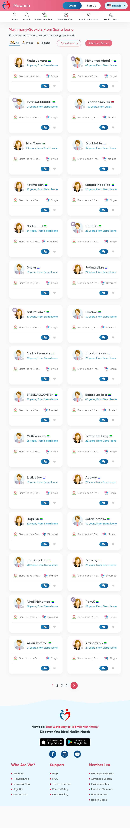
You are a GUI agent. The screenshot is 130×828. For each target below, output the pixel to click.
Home (14, 19)
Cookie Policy (60, 794)
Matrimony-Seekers (102, 773)
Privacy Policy (60, 789)
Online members (44, 19)
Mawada (21, 5)
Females (45, 42)
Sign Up (91, 5)
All (17, 42)
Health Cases (111, 19)
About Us (18, 773)
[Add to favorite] (54, 86)
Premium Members (88, 19)
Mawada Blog (21, 784)
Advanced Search (98, 43)
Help (55, 773)
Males (29, 42)
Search (26, 19)
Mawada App (21, 778)
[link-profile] (35, 63)
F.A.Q (55, 778)
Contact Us (20, 794)
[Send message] (45, 86)
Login (72, 5)
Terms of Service (61, 784)
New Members (66, 19)
